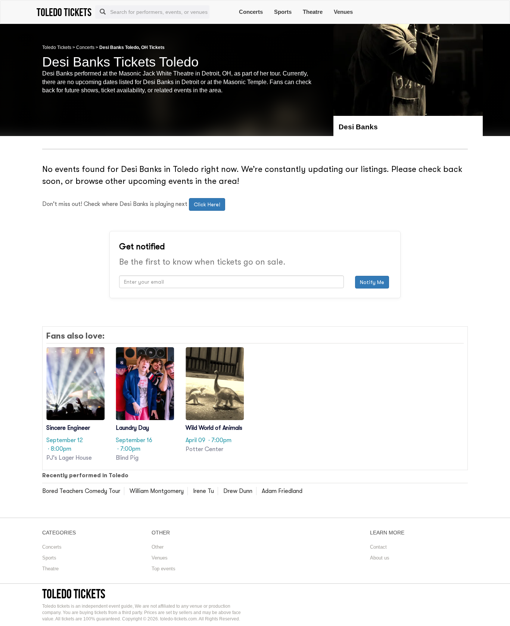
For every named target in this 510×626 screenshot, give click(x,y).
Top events (163, 568)
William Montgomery (157, 491)
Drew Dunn (237, 491)
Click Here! (207, 204)
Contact (378, 547)
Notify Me (372, 282)
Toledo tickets (73, 594)
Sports (283, 12)
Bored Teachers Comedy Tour (81, 491)
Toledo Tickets (56, 47)
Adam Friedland (282, 491)
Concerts (251, 12)
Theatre (313, 12)
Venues (343, 12)
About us (379, 558)
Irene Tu (203, 491)
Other (158, 547)
